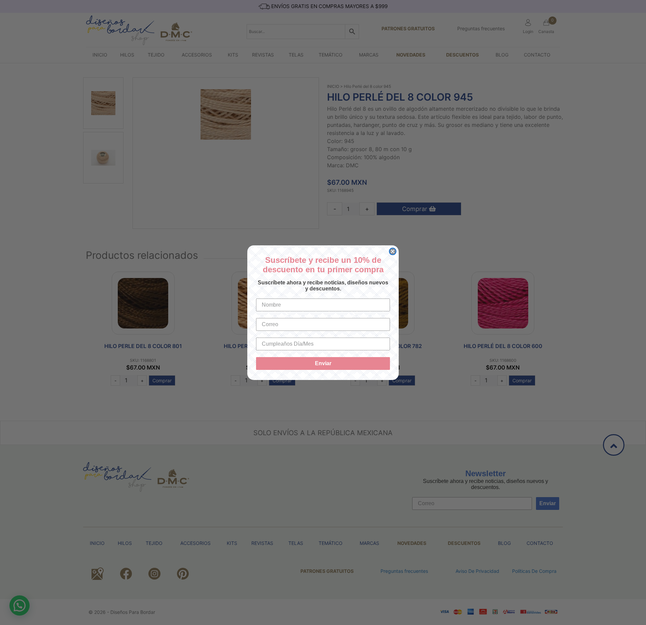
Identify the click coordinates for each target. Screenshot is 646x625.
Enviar (323, 363)
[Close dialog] (392, 251)
